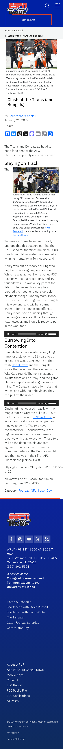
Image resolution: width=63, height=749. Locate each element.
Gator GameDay (18, 628)
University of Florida (21, 587)
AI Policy (13, 701)
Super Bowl (45, 490)
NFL (33, 490)
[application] (31, 334)
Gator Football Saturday (23, 622)
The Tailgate (15, 617)
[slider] (52, 334)
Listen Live (28, 20)
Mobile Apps (15, 675)
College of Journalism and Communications (25, 580)
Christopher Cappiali (22, 116)
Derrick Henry (20, 234)
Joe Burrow (20, 365)
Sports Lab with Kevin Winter (26, 612)
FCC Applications (18, 696)
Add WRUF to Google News (25, 670)
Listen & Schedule (19, 602)
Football (18, 30)
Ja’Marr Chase (42, 417)
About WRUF (15, 664)
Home (7, 30)
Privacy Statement (16, 739)
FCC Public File (17, 690)
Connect (12, 680)
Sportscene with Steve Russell (27, 607)
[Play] (8, 334)
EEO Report (14, 685)
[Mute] (46, 334)
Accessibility (13, 732)
